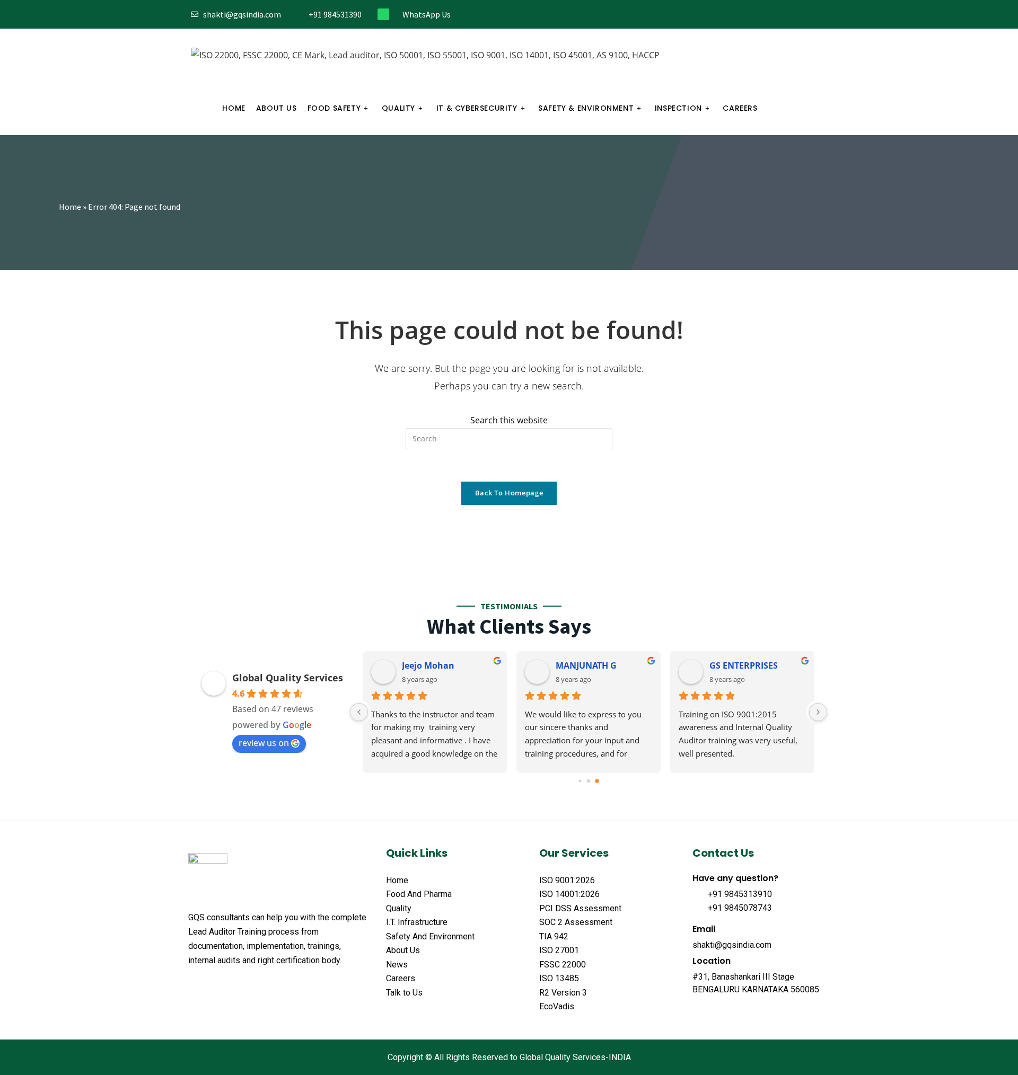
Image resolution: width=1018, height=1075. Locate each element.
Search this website (509, 420)
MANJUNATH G (586, 665)
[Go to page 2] (597, 781)
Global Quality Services (287, 677)
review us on (264, 743)
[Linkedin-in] (806, 15)
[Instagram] (788, 15)
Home (70, 206)
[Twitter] (771, 15)
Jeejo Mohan (428, 665)
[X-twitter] (213, 986)
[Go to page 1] (589, 781)
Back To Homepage (509, 492)
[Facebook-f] (753, 15)
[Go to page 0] (579, 780)
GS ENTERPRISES (743, 665)
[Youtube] (823, 15)
